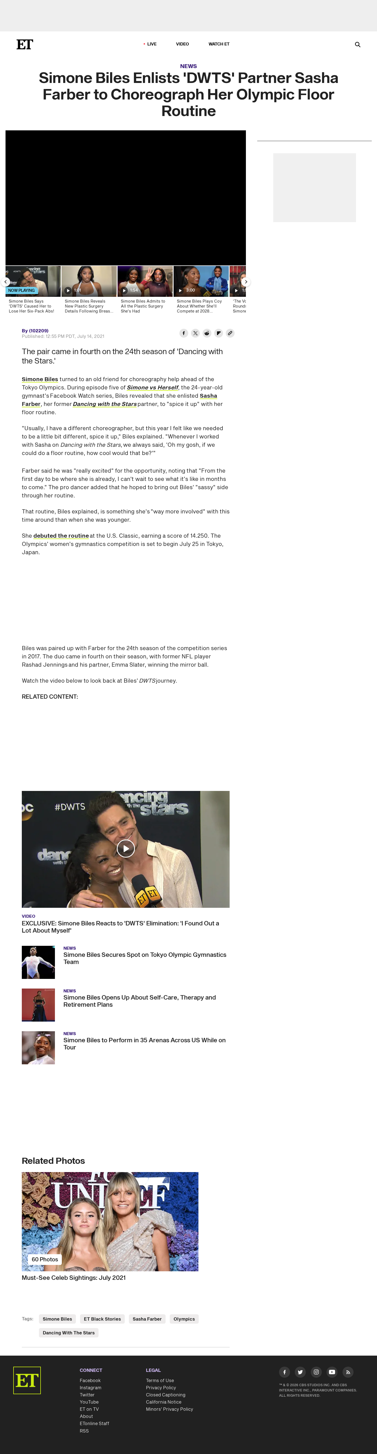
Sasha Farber (147, 1319)
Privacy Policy (161, 1388)
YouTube (89, 1402)
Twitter (87, 1395)
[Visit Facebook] (284, 1373)
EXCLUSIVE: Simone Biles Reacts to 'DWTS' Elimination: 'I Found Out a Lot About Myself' (120, 927)
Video (182, 44)
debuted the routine (61, 536)
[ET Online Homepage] (25, 44)
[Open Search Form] (357, 45)
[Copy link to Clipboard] (230, 334)
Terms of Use (160, 1380)
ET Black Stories (102, 1319)
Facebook (90, 1380)
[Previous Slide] (5, 282)
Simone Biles (40, 379)
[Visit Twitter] (300, 1373)
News (188, 66)
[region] (126, 197)
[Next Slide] (246, 282)
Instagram (90, 1388)
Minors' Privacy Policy (169, 1409)
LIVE (152, 44)
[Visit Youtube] (332, 1372)
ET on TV (89, 1409)
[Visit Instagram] (316, 1373)
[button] (126, 848)
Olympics (184, 1319)
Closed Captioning (165, 1395)
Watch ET (219, 44)
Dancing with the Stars (105, 404)
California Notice (163, 1402)
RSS (84, 1431)
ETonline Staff (94, 1423)
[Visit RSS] (348, 1373)
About (86, 1416)
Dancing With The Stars (69, 1333)
